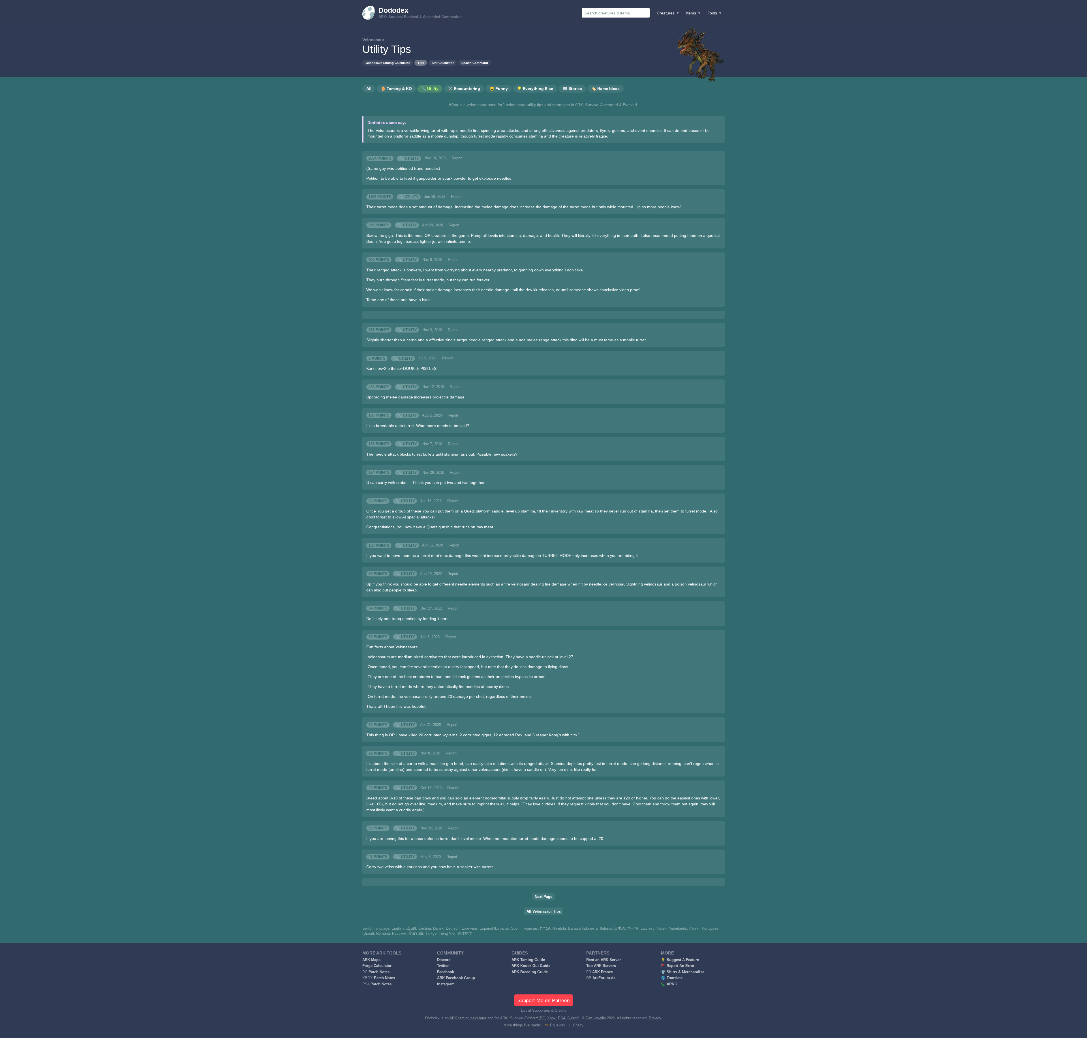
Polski (694, 928)
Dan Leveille (596, 1018)
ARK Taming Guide (528, 960)
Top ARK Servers (601, 966)
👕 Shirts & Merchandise (682, 972)
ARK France (602, 972)
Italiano (606, 928)
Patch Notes (379, 972)
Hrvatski (559, 928)
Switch (572, 1018)
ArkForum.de (603, 978)
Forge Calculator (376, 966)
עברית (545, 928)
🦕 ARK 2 (669, 984)
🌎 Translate (671, 978)
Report (457, 158)
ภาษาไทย (415, 934)
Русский (399, 934)
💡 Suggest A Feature (680, 960)
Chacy (578, 1025)
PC (542, 1018)
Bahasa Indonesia (583, 928)
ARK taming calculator (468, 1018)
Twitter (443, 966)
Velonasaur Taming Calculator (387, 63)
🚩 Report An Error (677, 966)
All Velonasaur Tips (544, 911)
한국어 (632, 928)
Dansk (438, 928)
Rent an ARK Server (603, 960)
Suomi (516, 928)
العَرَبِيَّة (411, 928)
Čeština (424, 928)
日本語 (619, 928)
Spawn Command (474, 63)
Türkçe (430, 934)
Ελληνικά (469, 928)
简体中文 (465, 934)
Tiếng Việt (447, 934)
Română (383, 934)
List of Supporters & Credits (543, 1011)
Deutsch (452, 928)
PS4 (561, 1018)
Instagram (446, 984)
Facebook (445, 972)
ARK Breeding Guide (530, 972)
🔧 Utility (409, 158)
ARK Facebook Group (456, 978)
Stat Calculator (443, 63)
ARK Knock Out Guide (531, 966)
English (397, 928)
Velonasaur (373, 39)
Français (531, 928)
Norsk (661, 928)
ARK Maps (371, 960)
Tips (421, 63)
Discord (444, 960)
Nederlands (678, 928)
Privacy (655, 1018)
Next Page (543, 897)
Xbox (551, 1018)
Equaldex (557, 1025)
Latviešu (647, 928)
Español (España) (494, 928)
